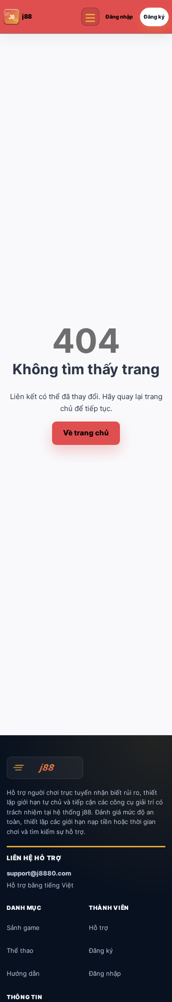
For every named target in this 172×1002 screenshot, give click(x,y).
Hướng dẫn (23, 973)
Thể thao (20, 950)
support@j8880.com (39, 873)
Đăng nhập (119, 16)
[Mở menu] (90, 17)
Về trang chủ (86, 432)
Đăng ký (154, 16)
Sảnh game (23, 927)
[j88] (45, 768)
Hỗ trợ (98, 927)
